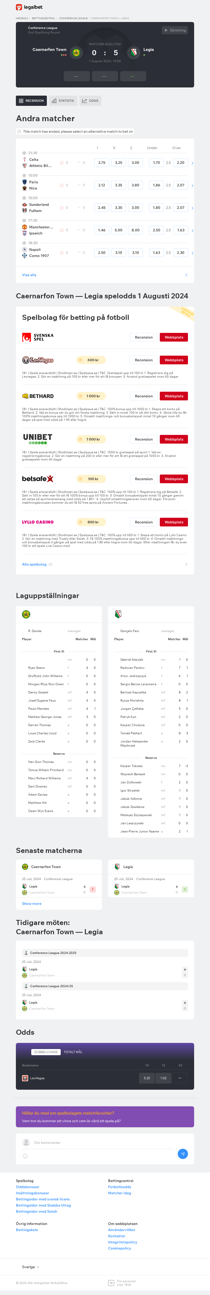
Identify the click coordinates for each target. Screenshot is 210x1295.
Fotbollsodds (119, 1187)
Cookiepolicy (119, 1248)
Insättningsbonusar (32, 1193)
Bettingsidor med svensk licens (43, 1199)
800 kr (93, 522)
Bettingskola (27, 1230)
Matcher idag (119, 1193)
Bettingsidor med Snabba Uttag (43, 1205)
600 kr (93, 360)
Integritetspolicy (122, 1242)
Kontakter (116, 1236)
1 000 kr (93, 396)
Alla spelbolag (37, 564)
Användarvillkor (121, 1230)
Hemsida (22, 18)
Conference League (73, 18)
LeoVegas (37, 1078)
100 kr (93, 479)
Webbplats (174, 337)
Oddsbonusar (27, 1187)
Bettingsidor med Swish (36, 1211)
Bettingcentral (43, 18)
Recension (144, 337)
